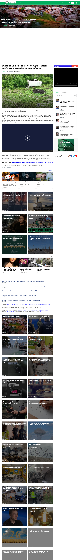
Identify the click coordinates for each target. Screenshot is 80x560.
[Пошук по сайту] (70, 3)
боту (41, 311)
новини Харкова (38, 304)
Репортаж (28, 2)
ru (67, 3)
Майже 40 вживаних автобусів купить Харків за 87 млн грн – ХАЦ (19, 295)
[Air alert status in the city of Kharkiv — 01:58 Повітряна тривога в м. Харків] (32, 5)
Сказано (50, 2)
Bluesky (46, 310)
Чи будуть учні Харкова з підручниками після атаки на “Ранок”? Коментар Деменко (24, 290)
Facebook (20, 310)
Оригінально (4, 25)
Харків (17, 304)
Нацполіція (30, 304)
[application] (27, 138)
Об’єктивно (22, 2)
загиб (23, 304)
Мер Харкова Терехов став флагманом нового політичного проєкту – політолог (66, 134)
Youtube (9, 311)
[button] (27, 138)
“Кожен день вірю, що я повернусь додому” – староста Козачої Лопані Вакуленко (67, 108)
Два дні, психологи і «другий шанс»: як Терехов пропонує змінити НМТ (18, 20)
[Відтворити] (3, 151)
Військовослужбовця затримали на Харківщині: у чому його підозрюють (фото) (23, 286)
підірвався (44, 304)
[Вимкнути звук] (49, 151)
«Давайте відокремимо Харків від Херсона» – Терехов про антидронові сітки (22, 300)
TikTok (12, 311)
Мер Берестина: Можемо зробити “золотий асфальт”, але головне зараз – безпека (67, 101)
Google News (41, 310)
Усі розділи (56, 2)
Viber (29, 310)
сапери (49, 304)
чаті (35, 308)
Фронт (33, 2)
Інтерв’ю (39, 2)
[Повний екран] (51, 151)
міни (26, 304)
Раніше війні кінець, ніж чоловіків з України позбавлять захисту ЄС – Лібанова (67, 128)
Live (62, 3)
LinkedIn (36, 310)
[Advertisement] (40, 36)
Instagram (25, 310)
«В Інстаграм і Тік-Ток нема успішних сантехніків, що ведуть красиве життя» (67, 114)
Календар (44, 2)
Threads (32, 310)
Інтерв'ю (58, 92)
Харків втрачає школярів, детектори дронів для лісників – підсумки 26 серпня (23, 281)
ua (65, 3)
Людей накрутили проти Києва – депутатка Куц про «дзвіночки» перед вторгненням (66, 121)
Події (4, 71)
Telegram (14, 308)
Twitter (74, 156)
